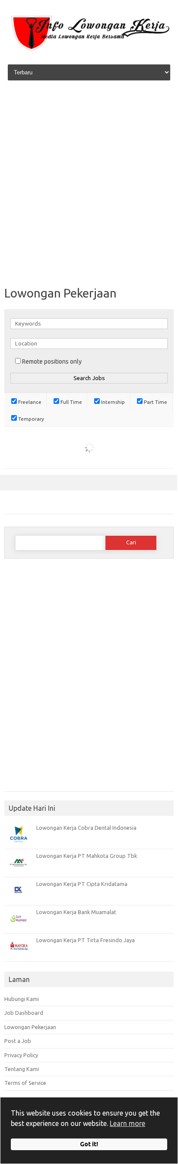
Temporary (30, 419)
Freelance (29, 402)
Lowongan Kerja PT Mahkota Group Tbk (86, 856)
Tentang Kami (21, 1069)
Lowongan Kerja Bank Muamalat (76, 912)
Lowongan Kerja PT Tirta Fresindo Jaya (85, 940)
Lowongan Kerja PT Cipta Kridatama (81, 884)
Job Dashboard (23, 1013)
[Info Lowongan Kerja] (89, 51)
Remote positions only (52, 361)
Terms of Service (25, 1083)
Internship (112, 402)
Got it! (89, 1144)
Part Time (155, 402)
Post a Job (17, 1041)
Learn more (127, 1123)
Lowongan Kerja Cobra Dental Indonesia (86, 828)
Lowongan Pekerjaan (30, 1027)
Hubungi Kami (21, 999)
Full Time (70, 402)
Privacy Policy (21, 1055)
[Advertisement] (89, 184)
